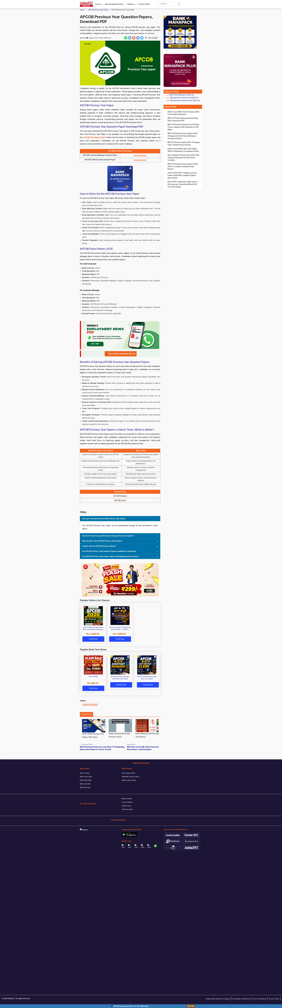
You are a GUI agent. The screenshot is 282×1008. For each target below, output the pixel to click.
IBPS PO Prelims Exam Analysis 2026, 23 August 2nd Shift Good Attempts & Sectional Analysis (183, 135)
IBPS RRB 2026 (85, 780)
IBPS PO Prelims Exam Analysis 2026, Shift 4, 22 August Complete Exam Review (183, 166)
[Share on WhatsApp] (125, 37)
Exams (98, 4)
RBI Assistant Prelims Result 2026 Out (185, 100)
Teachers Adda (127, 809)
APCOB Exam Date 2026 (98, 10)
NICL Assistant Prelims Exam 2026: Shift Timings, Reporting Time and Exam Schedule (183, 157)
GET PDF (190, 1006)
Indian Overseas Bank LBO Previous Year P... (119, 735)
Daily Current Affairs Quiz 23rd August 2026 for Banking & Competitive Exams (183, 150)
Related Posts (86, 714)
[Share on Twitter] (142, 37)
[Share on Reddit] (133, 37)
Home (82, 10)
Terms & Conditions (259, 999)
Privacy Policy (274, 999)
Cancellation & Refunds (241, 999)
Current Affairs (144, 4)
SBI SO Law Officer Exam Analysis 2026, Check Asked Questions (183, 113)
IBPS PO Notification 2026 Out (182, 95)
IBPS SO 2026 (85, 784)
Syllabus (130, 4)
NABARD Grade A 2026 (130, 777)
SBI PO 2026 (84, 773)
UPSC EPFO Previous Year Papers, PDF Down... (93, 735)
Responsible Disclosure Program (218, 999)
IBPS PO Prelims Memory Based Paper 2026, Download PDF (183, 119)
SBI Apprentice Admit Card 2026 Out (184, 98)
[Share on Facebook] (137, 37)
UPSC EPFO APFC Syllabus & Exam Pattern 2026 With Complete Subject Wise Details (182, 175)
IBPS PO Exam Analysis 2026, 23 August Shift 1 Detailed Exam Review (184, 143)
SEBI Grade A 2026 (129, 780)
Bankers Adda (127, 798)
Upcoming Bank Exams (114, 4)
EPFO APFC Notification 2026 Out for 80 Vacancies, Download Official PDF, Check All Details (183, 184)
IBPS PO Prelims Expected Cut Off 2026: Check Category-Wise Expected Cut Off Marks (183, 127)
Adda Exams (126, 806)
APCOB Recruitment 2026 (94, 137)
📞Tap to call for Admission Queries (120, 354)
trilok (84, 38)
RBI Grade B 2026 (128, 773)
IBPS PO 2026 (85, 787)
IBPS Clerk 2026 (86, 777)
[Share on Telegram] (129, 37)
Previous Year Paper (90, 705)
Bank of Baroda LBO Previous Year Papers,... (147, 735)
